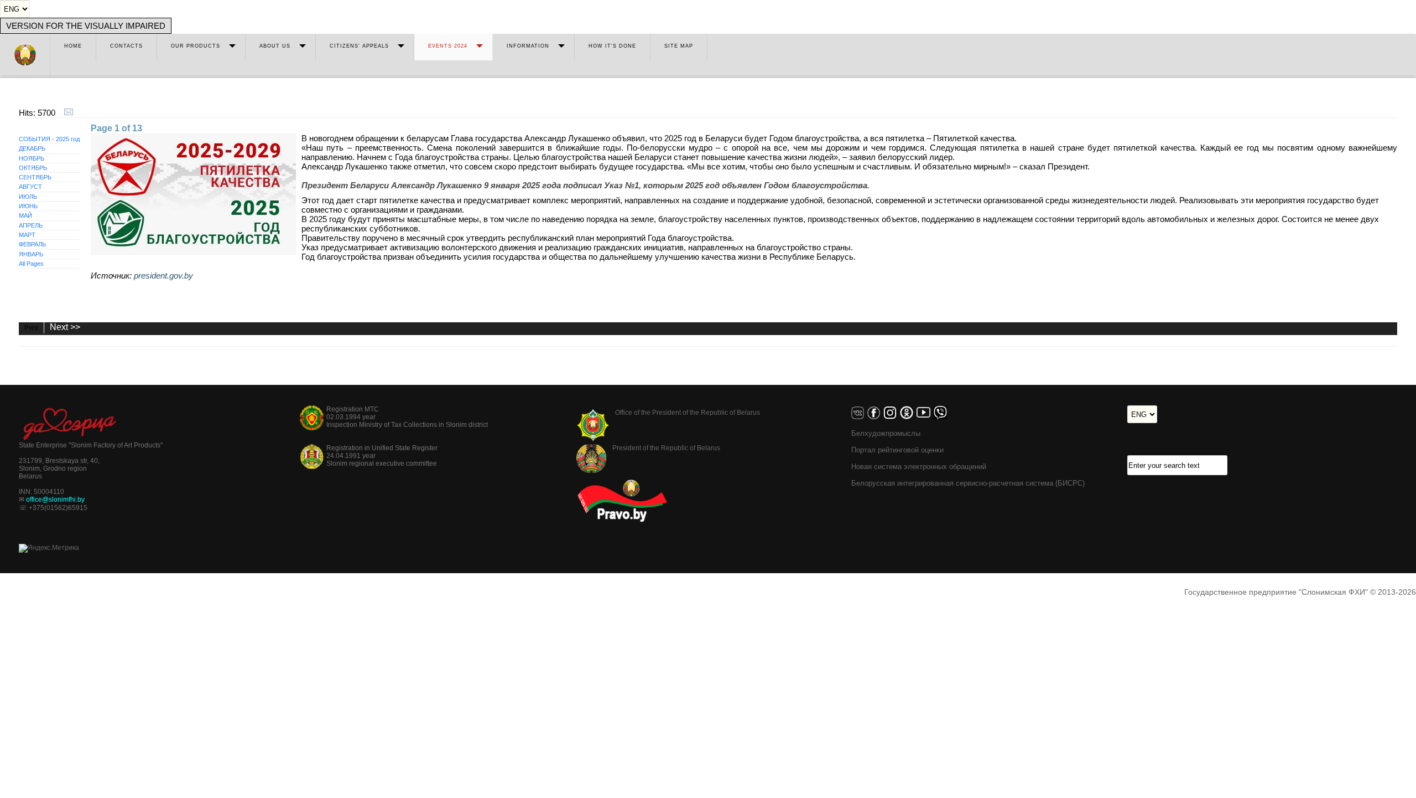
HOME (73, 46)
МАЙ (25, 215)
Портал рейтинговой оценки (897, 450)
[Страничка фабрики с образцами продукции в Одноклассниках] (908, 417)
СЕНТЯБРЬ (35, 177)
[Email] (68, 113)
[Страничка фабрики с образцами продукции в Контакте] (859, 417)
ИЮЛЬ (28, 196)
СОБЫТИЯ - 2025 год (49, 139)
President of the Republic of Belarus (666, 448)
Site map (678, 46)
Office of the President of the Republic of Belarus (687, 412)
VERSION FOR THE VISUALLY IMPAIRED (85, 25)
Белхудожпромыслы (885, 433)
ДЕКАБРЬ (32, 148)
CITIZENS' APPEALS (359, 46)
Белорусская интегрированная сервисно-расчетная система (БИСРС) (968, 483)
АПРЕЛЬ (31, 225)
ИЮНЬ (28, 206)
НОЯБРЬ (31, 158)
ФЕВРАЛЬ (32, 244)
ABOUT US (274, 46)
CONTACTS (126, 46)
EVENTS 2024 (447, 46)
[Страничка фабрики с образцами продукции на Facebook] (875, 417)
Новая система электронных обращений (918, 466)
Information (528, 46)
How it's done (612, 46)
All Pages (31, 263)
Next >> (65, 327)
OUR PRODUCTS (195, 46)
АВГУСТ (30, 186)
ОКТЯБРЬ (33, 167)
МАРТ (27, 234)
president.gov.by (163, 275)
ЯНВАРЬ (31, 254)
